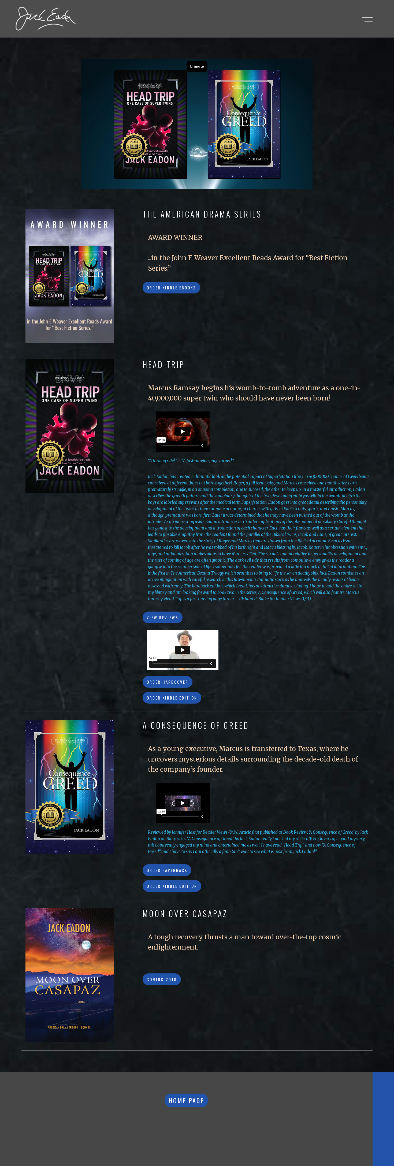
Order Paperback (167, 870)
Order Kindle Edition (172, 698)
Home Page (186, 1100)
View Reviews (163, 617)
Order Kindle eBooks (171, 287)
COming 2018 (162, 979)
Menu (367, 22)
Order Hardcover (167, 682)
